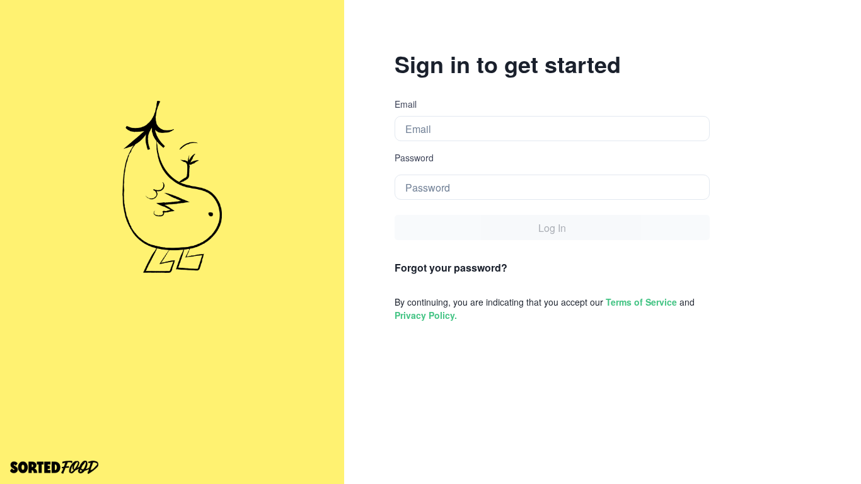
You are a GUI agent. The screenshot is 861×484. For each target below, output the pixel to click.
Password (414, 157)
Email (406, 104)
